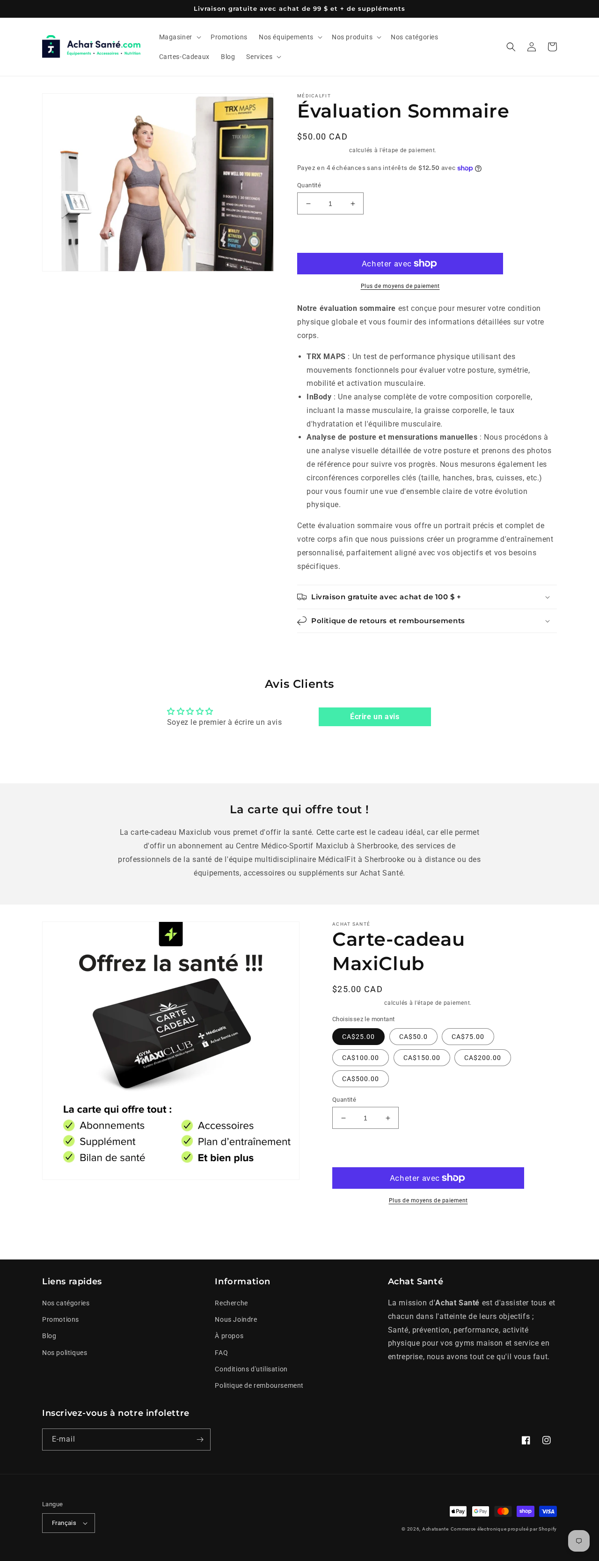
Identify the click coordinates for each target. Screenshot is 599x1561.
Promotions (60, 1319)
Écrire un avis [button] (374, 716)
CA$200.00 (482, 1057)
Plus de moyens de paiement (400, 286)
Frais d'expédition (322, 150)
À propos (229, 1336)
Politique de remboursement (259, 1385)
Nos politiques (64, 1352)
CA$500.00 (360, 1078)
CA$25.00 (358, 1036)
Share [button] (352, 1229)
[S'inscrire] (200, 1439)
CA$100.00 (360, 1057)
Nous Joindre (236, 1319)
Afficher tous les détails (475, 1229)
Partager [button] (322, 645)
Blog (49, 1336)
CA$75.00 (468, 1036)
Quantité (309, 185)
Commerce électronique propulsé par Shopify (504, 1529)
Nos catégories (65, 1303)
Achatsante (435, 1529)
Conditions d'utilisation (251, 1369)
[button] (179, 37)
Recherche (231, 1303)
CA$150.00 (421, 1057)
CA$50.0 (413, 1036)
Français (64, 1522)
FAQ (221, 1352)
